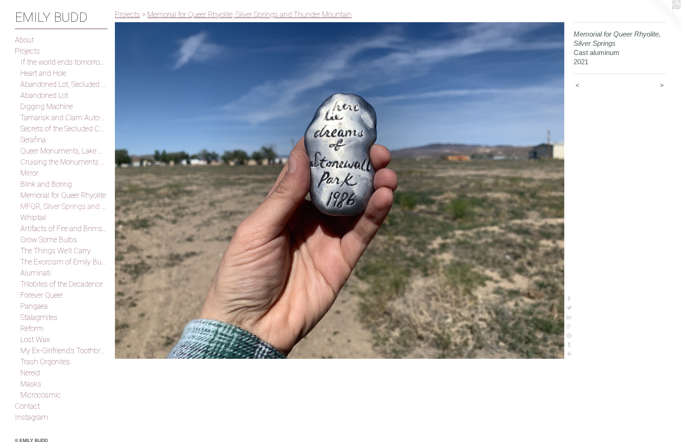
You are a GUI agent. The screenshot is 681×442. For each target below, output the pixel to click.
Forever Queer (41, 295)
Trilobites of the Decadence (61, 284)
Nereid (30, 372)
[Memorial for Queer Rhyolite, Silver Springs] (339, 190)
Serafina (33, 139)
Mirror (29, 173)
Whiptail (33, 217)
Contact (27, 406)
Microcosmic (40, 395)
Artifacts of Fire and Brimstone (63, 228)
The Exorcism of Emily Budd (63, 262)
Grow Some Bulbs (48, 239)
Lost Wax (35, 339)
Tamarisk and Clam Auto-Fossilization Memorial (63, 117)
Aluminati (35, 273)
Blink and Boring (46, 184)
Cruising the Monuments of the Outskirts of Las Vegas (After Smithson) (63, 162)
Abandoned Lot (44, 95)
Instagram (31, 417)
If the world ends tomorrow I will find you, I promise (63, 62)
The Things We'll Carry (55, 250)
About (24, 40)
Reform (32, 328)
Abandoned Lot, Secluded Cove (63, 84)
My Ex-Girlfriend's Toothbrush (63, 350)
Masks (30, 384)
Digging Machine (46, 106)
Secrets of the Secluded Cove (63, 128)
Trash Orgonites (45, 361)
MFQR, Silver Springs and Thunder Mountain (63, 206)
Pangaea (34, 306)
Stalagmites (38, 317)
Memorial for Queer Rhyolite (63, 195)
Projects (27, 51)
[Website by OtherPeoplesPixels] (662, 18)
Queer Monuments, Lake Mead (63, 151)
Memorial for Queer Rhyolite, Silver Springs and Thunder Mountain (249, 14)
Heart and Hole (43, 73)
